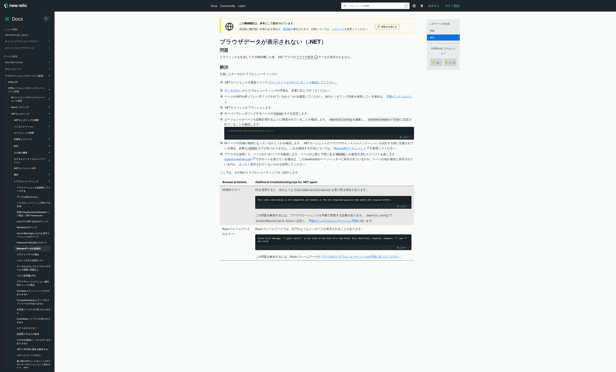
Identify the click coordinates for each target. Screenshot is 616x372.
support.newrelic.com (238, 159)
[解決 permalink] (230, 66)
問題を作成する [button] (389, 26)
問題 (432, 30)
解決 (432, 37)
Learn (241, 6)
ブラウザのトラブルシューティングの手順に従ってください (360, 256)
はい (436, 62)
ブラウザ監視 (304, 57)
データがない (233, 90)
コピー (406, 137)
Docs (214, 6)
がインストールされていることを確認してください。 (303, 82)
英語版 (287, 29)
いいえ (450, 62)
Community (227, 6)
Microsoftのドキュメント (350, 148)
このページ (338, 29)
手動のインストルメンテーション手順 (332, 220)
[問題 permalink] (230, 49)
